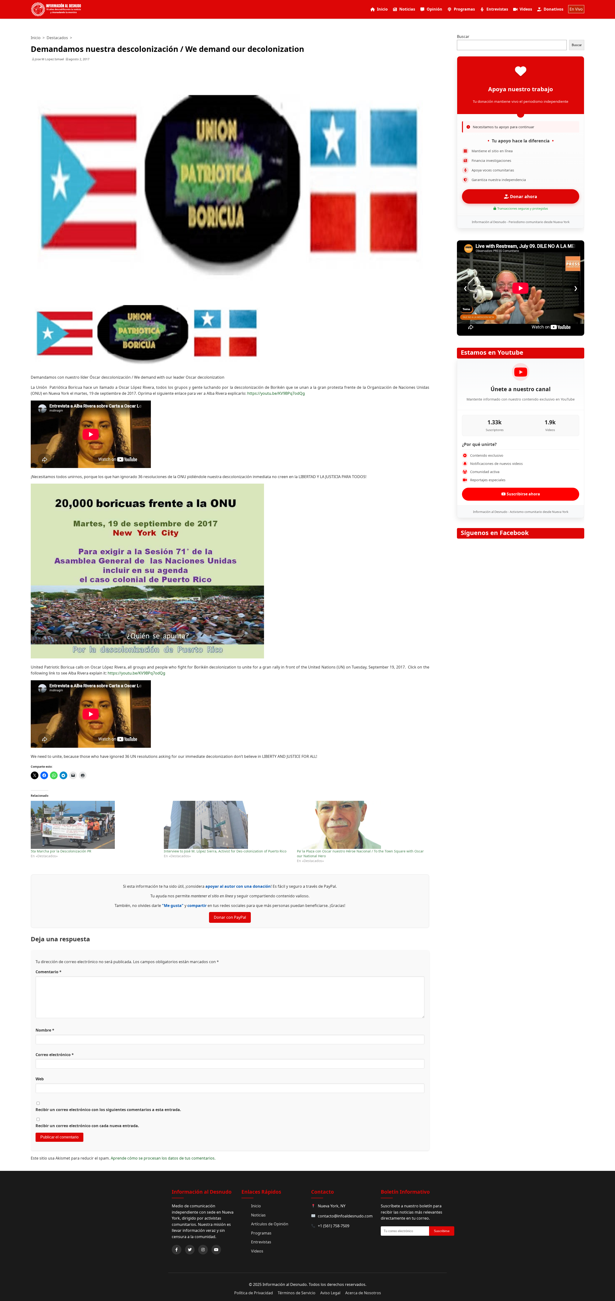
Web (40, 1079)
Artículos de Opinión (269, 1224)
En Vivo (576, 9)
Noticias (407, 9)
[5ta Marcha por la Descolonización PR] (95, 825)
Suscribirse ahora (523, 494)
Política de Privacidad (253, 1292)
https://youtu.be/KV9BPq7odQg (276, 393)
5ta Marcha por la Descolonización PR (61, 851)
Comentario (49, 971)
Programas (464, 9)
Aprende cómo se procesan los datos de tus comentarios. (163, 1158)
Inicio (382, 9)
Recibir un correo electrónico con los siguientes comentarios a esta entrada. (108, 1109)
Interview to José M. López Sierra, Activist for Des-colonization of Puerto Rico (225, 851)
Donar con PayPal (230, 917)
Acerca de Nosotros (363, 1292)
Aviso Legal (330, 1292)
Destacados (57, 37)
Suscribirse (441, 1231)
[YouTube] (216, 1249)
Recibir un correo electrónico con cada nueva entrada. (87, 1125)
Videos (526, 9)
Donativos (553, 9)
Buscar (463, 36)
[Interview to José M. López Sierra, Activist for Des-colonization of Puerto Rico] (228, 825)
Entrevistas (497, 9)
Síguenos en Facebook (495, 533)
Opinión (434, 9)
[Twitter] (190, 1249)
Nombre (45, 1030)
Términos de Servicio (296, 1292)
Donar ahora (523, 196)
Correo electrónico (55, 1054)
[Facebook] (176, 1249)
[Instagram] (203, 1249)
